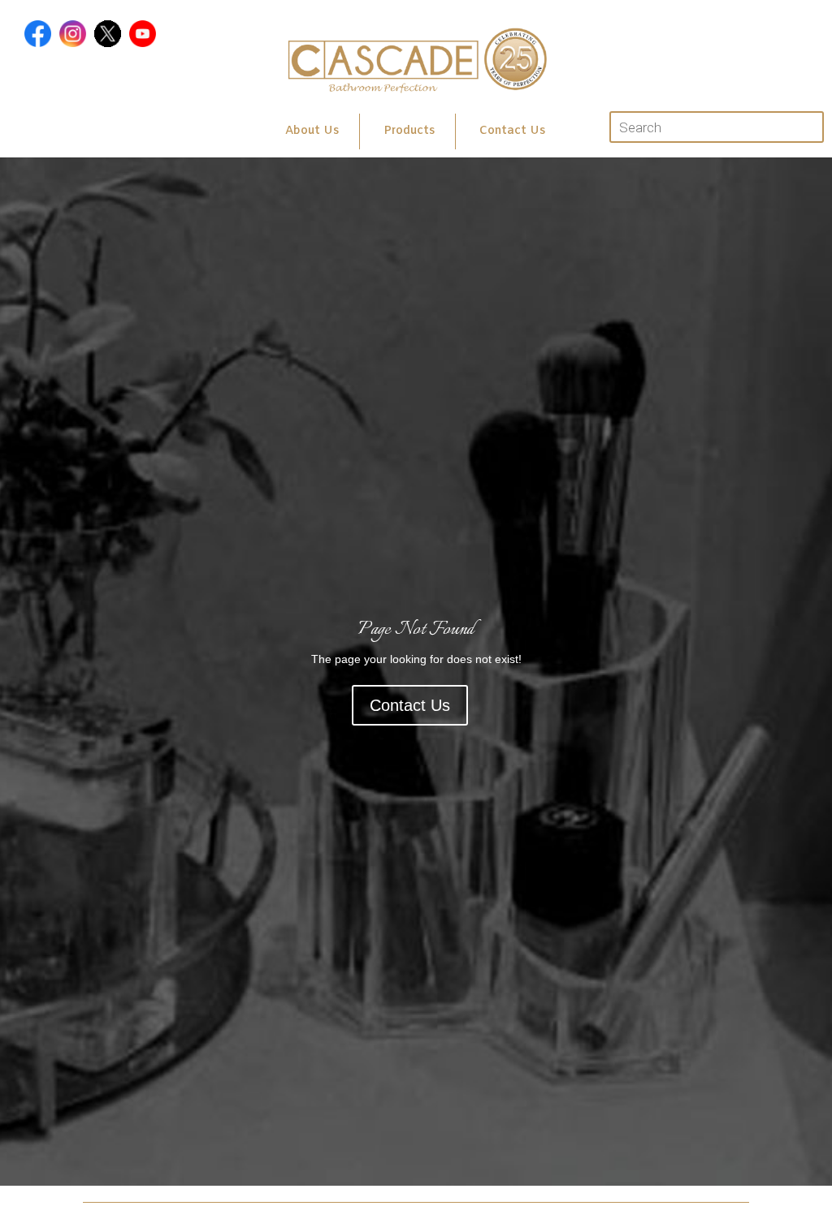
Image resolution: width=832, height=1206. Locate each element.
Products (409, 131)
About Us (312, 131)
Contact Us (512, 131)
